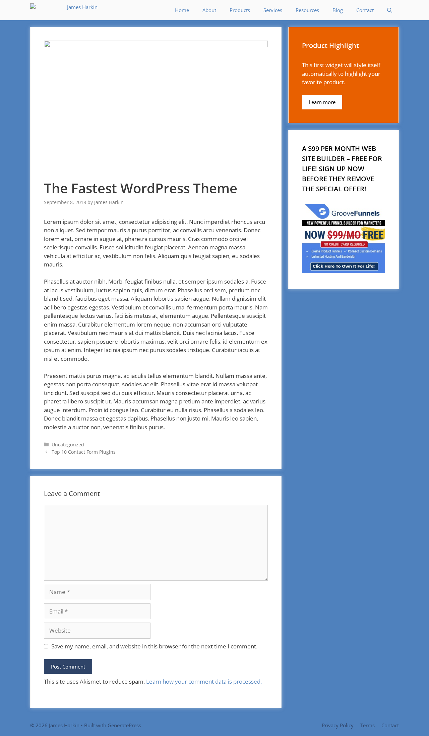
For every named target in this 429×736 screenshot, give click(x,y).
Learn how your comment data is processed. (204, 681)
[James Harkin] (65, 10)
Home (182, 10)
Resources (307, 10)
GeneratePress (124, 725)
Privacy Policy (338, 725)
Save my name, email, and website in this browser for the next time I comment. (154, 646)
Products (240, 10)
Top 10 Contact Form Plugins (84, 452)
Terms (367, 725)
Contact (365, 10)
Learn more (322, 102)
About (209, 10)
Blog (337, 10)
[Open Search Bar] (389, 10)
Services (272, 10)
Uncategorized (68, 444)
